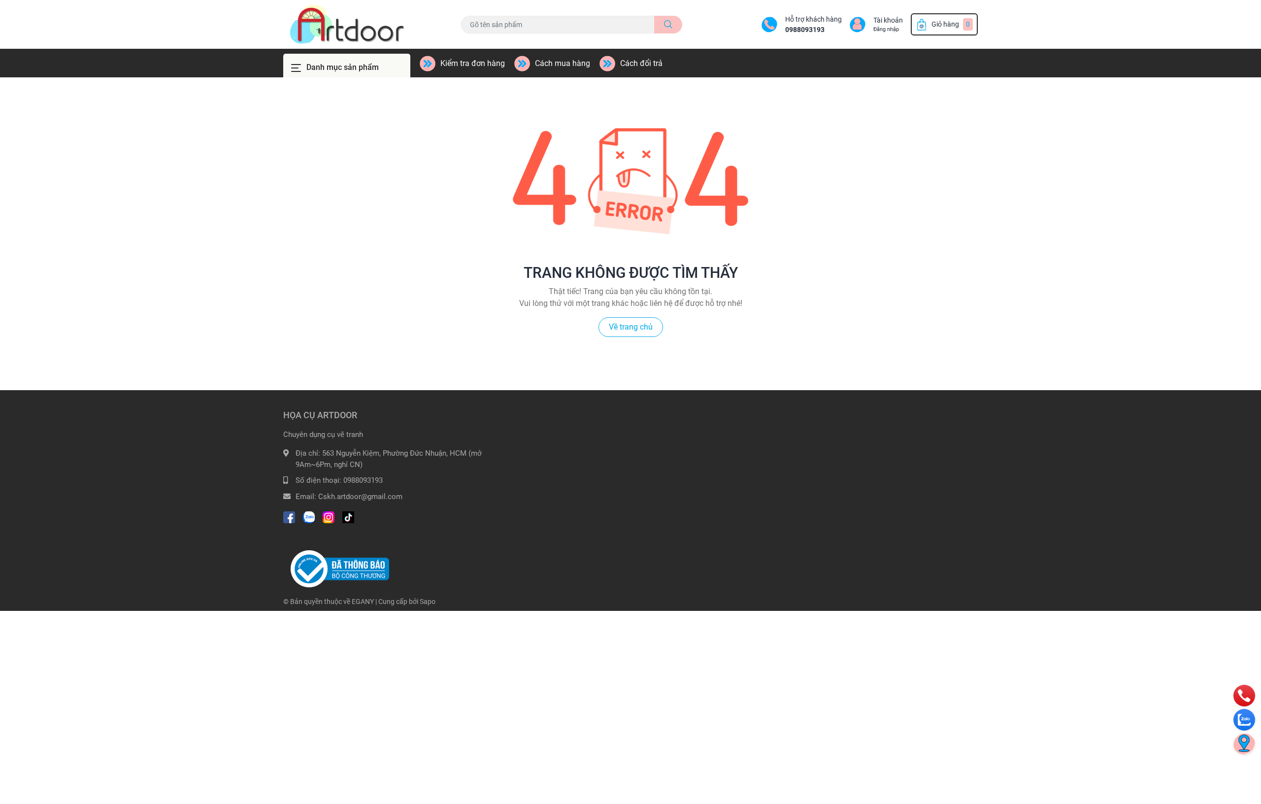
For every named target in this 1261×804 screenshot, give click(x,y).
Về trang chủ (631, 327)
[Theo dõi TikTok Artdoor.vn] (348, 516)
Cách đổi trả (641, 63)
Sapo (427, 601)
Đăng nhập (886, 29)
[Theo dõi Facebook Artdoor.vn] (289, 516)
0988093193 (805, 30)
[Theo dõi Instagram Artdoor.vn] (328, 516)
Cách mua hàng (562, 63)
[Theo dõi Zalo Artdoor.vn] (309, 516)
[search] (668, 25)
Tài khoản (888, 20)
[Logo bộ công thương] (340, 568)
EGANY (363, 601)
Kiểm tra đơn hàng (472, 63)
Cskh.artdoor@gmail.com (360, 496)
